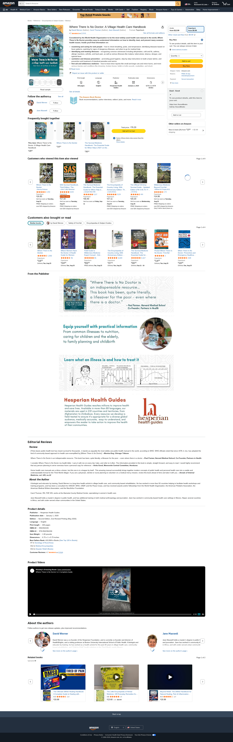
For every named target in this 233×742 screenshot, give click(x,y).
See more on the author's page (65, 651)
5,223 (120, 258)
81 (95, 258)
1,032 (50, 256)
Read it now (136, 99)
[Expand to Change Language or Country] (190, 4)
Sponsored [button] (31, 661)
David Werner (77, 30)
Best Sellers (52, 10)
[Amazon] (9, 4)
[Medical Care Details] (31, 9)
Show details (120, 142)
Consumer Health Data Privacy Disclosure (119, 735)
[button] (5, 9)
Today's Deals (100, 10)
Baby (198, 10)
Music (151, 10)
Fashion (135, 10)
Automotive (189, 10)
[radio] (177, 29)
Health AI (13, 10)
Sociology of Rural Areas (44, 543)
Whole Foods (88, 10)
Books (110, 10)
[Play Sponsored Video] (63, 677)
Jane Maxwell (114, 30)
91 (72, 258)
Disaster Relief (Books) (44, 549)
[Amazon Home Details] (168, 9)
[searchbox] (100, 3)
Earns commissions (64, 569)
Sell (128, 10)
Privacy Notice (98, 735)
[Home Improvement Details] (219, 9)
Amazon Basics (39, 10)
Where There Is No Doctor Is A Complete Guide (54, 572)
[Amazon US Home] (94, 728)
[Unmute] (203, 614)
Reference (36, 21)
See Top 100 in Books (68, 540)
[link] (69, 130)
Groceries (76, 10)
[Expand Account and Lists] (208, 4)
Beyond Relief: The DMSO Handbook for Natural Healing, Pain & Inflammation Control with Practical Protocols (175, 693)
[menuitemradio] (199, 614)
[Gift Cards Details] (124, 9)
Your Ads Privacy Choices (143, 735)
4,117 (143, 258)
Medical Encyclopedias (44, 546)
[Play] (30, 614)
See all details (74, 92)
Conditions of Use (86, 735)
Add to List (177, 115)
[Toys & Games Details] (183, 9)
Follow (55, 103)
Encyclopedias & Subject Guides (53, 21)
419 (189, 258)
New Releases (64, 10)
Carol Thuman (95, 30)
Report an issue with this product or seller (88, 73)
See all (60, 96)
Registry (143, 10)
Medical (68, 21)
